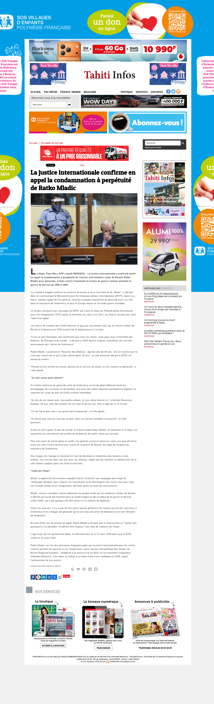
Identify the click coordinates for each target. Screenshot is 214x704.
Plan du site (100, 662)
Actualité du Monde (52, 143)
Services (142, 92)
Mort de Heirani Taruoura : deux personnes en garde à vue (162, 342)
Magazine (90, 92)
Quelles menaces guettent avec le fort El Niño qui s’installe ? (164, 332)
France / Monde (70, 92)
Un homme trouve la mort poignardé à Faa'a (159, 321)
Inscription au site (128, 662)
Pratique (127, 92)
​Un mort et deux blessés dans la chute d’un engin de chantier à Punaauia (162, 309)
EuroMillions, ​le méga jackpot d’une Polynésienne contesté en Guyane (163, 296)
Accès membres (87, 662)
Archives (157, 92)
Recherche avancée (153, 147)
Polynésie (50, 92)
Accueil (35, 92)
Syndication (114, 662)
